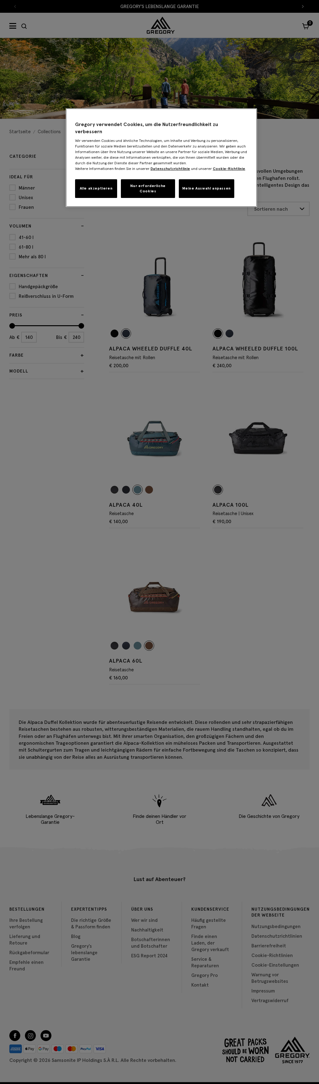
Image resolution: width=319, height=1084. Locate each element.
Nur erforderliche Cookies (148, 188)
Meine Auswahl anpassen (206, 188)
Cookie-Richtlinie (229, 168)
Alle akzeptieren (96, 188)
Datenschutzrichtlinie (170, 168)
